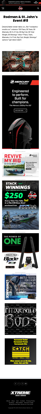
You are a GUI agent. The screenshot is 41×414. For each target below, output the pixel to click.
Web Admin (19, 402)
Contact (22, 401)
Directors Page (28, 402)
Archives (11, 402)
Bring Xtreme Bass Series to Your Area (21, 404)
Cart (17, 401)
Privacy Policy (30, 401)
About (8, 401)
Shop (13, 401)
